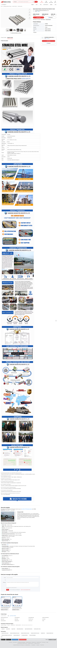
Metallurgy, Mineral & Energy (7, 6)
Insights (47, 642)
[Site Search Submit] (36, 2)
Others (43, 620)
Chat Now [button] (51, 17)
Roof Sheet (43, 619)
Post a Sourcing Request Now (25, 589)
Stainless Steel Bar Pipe (50, 633)
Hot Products (10, 642)
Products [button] (15, 1)
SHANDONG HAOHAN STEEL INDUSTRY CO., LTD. (42, 10)
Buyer (36, 4)
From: (5, 577)
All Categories (4, 4)
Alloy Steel (3, 628)
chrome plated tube (31, 617)
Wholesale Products (28, 642)
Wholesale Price (34, 642)
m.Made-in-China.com (30, 643)
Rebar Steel (2, 619)
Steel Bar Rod (43, 633)
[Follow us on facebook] (49, 639)
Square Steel (13, 628)
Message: (4, 582)
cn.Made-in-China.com (37, 643)
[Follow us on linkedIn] (55, 639)
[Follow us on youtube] (53, 639)
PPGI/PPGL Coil (30, 619)
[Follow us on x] (50, 639)
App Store (3, 639)
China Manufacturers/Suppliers (21, 642)
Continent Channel (39, 642)
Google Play (8, 639)
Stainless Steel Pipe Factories (25, 633)
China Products (15, 642)
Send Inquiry (39, 17)
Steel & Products (14, 6)
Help (40, 4)
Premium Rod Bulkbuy (32, 635)
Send (7, 589)
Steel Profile (16, 619)
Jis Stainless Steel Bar (25, 635)
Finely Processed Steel (45, 617)
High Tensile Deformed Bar (28, 628)
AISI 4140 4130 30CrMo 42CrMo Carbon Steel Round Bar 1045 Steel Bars (17, 608)
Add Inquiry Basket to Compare (16, 32)
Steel (7, 544)
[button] (33, 1)
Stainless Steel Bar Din (17, 635)
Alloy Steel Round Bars (20, 628)
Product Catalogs (13, 615)
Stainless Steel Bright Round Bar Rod (7, 635)
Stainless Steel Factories (5, 633)
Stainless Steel (17, 620)
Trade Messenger (15, 639)
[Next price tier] (56, 14)
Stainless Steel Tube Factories (35, 633)
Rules (55, 4)
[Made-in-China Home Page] (6, 2)
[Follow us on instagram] (51, 639)
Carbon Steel (30, 620)
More (1, 636)
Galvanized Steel (3, 620)
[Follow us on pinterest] (54, 639)
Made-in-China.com (24, 643)
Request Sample (48, 19)
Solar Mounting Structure (4, 617)
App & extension (45, 4)
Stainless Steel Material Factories (14, 633)
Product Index (43, 642)
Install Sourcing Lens (23, 639)
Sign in (55, 2)
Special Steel (8, 628)
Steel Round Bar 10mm (37, 628)
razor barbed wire (17, 617)
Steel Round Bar (20, 6)
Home (2, 6)
